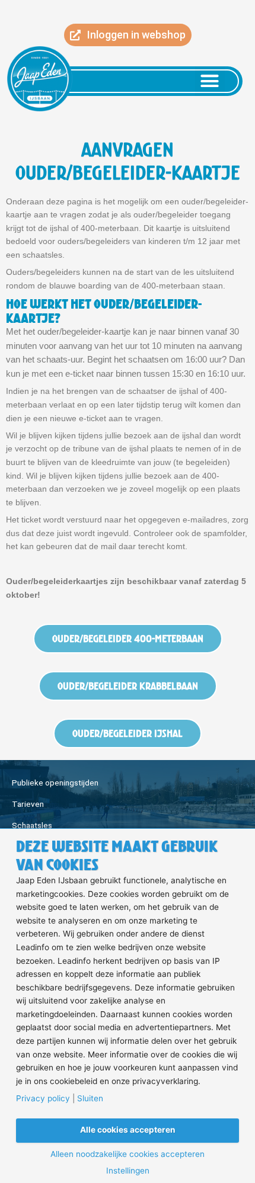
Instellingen (127, 1171)
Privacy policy (43, 1099)
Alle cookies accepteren (128, 1129)
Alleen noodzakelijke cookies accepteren (127, 1154)
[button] (210, 81)
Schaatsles (32, 825)
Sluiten (90, 1099)
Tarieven (28, 804)
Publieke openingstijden (55, 782)
